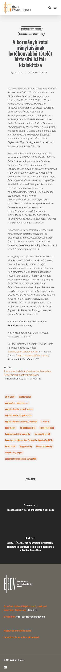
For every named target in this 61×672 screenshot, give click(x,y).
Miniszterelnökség (44, 446)
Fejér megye (10, 427)
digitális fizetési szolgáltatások (19, 409)
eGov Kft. (32, 610)
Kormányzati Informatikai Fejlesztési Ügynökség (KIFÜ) (29, 440)
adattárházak (25, 396)
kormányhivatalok (42, 433)
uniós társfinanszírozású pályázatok (20, 458)
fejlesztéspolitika (28, 427)
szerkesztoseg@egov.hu (30, 616)
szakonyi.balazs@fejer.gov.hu (32, 355)
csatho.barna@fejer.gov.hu (23, 351)
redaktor (18, 72)
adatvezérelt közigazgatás (16, 402)
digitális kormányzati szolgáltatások (21, 421)
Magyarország (26, 446)
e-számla (45, 421)
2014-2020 (10, 396)
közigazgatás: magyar (31, 28)
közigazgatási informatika (31, 33)
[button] (55, 7)
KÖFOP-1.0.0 (10, 446)
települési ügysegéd (13, 452)
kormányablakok (47, 427)
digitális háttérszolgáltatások (18, 415)
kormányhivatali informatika (17, 433)
